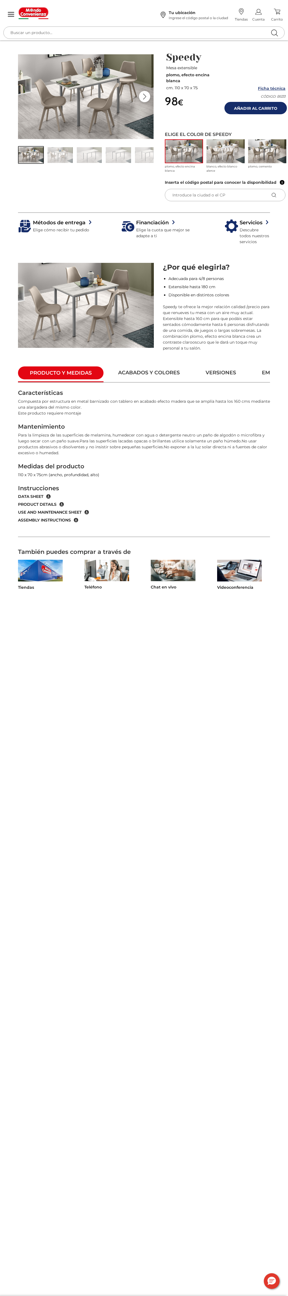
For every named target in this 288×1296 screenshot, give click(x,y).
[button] (31, 155)
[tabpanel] (144, 459)
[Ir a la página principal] (83, 13)
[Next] (144, 96)
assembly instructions (44, 520)
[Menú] (11, 15)
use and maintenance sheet (50, 512)
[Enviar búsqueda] (274, 32)
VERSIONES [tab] (221, 373)
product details (37, 504)
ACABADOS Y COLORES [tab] (149, 373)
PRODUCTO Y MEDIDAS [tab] (61, 373)
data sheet (30, 496)
